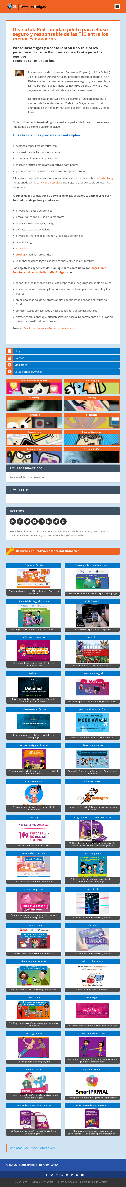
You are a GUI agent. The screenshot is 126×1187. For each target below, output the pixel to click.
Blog (17, 351)
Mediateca (20, 365)
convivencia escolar (49, 182)
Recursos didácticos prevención (27, 477)
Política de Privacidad (42, 1181)
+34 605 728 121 (50, 1164)
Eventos (19, 358)
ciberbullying (105, 178)
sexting (20, 254)
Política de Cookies (67, 1181)
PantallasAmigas (19, 531)
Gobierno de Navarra (61, 328)
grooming (22, 248)
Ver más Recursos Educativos (32, 1148)
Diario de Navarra (35, 328)
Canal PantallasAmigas (28, 372)
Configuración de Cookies (93, 1181)
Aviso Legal (21, 1181)
